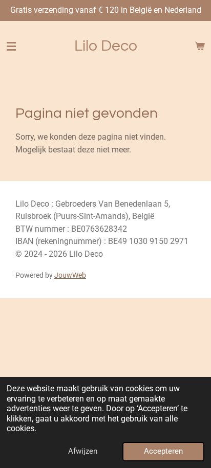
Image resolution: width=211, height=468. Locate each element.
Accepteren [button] (163, 451)
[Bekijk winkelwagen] (199, 46)
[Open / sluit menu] (11, 46)
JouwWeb (70, 275)
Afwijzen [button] (82, 451)
